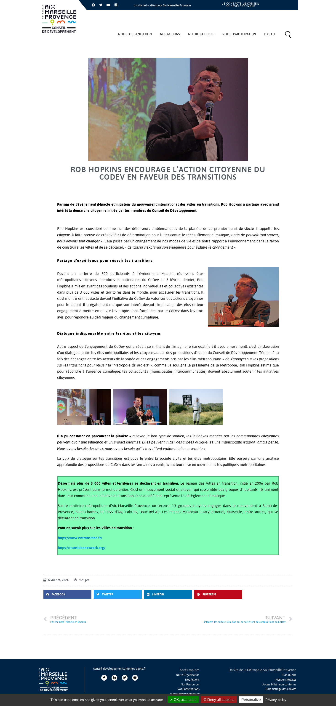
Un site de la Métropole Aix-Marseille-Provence (162, 5)
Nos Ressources (190, 684)
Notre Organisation (188, 675)
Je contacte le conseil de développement (240, 5)
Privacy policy (275, 700)
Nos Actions (192, 679)
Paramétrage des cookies (281, 689)
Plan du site (289, 675)
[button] (67, 594)
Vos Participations (189, 689)
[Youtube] (108, 5)
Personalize (251, 700)
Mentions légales (285, 679)
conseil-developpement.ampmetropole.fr (119, 668)
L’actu (269, 34)
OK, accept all (184, 700)
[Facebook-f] (104, 678)
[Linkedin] (116, 5)
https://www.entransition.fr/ (80, 538)
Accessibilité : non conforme (279, 684)
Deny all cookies (220, 700)
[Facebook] (93, 5)
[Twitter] (101, 5)
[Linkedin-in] (114, 678)
